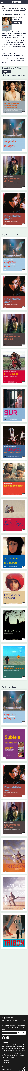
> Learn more (5, 1060)
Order (16, 22)
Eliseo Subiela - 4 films (11, 68)
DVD (3, 6)
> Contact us (5, 1062)
